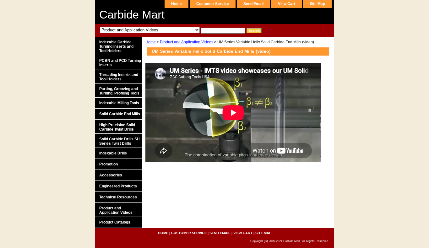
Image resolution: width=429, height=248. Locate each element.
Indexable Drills (113, 153)
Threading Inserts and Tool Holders (118, 77)
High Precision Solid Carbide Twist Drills (117, 127)
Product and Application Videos (186, 42)
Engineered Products (118, 186)
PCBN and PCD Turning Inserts (120, 62)
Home (150, 42)
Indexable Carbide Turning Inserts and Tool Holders (116, 46)
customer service (212, 4)
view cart (286, 4)
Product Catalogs (114, 222)
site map (317, 4)
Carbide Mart (132, 14)
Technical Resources (118, 197)
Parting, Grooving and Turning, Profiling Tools (119, 91)
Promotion (108, 164)
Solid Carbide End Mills (119, 114)
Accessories (110, 175)
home (176, 4)
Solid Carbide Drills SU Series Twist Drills (119, 141)
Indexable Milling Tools (119, 103)
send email (253, 4)
